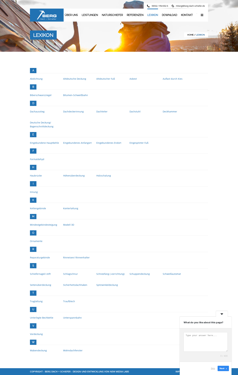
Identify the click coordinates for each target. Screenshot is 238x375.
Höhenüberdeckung (74, 175)
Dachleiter (102, 111)
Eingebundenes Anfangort (77, 142)
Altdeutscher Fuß (105, 78)
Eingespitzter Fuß (139, 142)
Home (190, 35)
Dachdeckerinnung (73, 111)
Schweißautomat (172, 273)
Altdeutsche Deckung (74, 78)
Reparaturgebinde (40, 257)
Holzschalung (103, 175)
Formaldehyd (37, 159)
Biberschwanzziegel (40, 95)
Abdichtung (36, 78)
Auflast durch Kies (172, 78)
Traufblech (69, 301)
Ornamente (36, 241)
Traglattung (36, 301)
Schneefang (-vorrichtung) (110, 273)
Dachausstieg (37, 111)
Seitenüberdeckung (40, 284)
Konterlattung (70, 208)
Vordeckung (36, 334)
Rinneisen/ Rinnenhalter (76, 257)
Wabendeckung (38, 350)
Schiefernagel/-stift (40, 273)
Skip (213, 368)
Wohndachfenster (73, 350)
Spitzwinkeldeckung (107, 284)
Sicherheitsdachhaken (75, 284)
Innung (34, 192)
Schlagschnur (70, 273)
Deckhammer (170, 111)
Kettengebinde (38, 208)
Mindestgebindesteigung (43, 224)
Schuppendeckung (140, 273)
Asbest (133, 78)
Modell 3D (68, 224)
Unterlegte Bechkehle (41, 317)
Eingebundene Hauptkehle (44, 142)
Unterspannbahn (72, 317)
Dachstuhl (135, 111)
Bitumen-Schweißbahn (75, 95)
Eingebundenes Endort (108, 142)
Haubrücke (36, 175)
